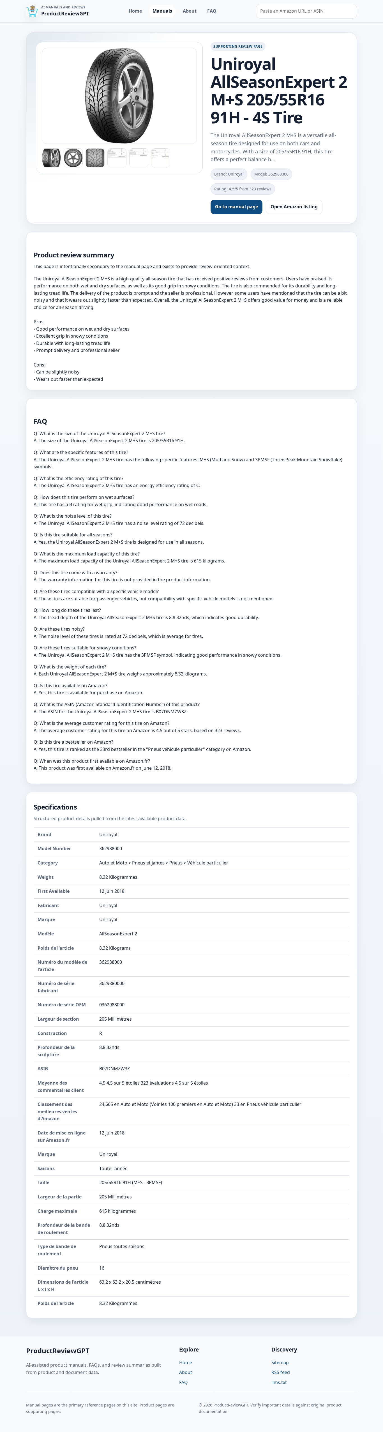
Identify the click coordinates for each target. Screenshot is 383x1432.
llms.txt (279, 1382)
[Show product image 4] (116, 157)
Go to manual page (236, 207)
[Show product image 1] (51, 157)
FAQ (211, 11)
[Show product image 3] (95, 157)
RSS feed (280, 1372)
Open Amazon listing (294, 207)
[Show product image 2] (73, 157)
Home (135, 11)
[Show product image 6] (160, 157)
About (190, 11)
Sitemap (280, 1362)
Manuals (162, 11)
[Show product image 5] (138, 157)
